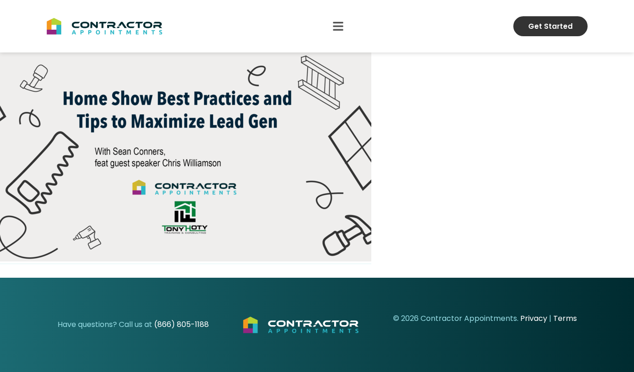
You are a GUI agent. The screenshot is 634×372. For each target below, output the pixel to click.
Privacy (533, 318)
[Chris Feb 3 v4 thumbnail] (185, 259)
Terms (565, 318)
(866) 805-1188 (181, 324)
